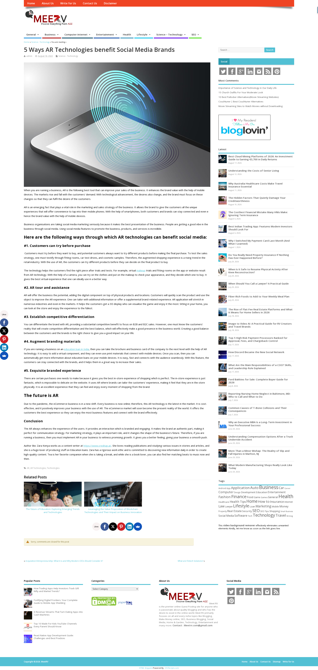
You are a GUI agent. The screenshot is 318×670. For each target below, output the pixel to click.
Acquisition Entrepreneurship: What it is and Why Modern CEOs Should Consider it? (64, 561)
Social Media (226, 515)
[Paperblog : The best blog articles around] (125, 605)
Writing (290, 516)
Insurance (277, 502)
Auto (254, 487)
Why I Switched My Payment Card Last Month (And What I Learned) (259, 242)
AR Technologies (38, 468)
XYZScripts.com (172, 668)
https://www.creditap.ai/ (97, 445)
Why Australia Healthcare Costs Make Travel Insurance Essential (255, 185)
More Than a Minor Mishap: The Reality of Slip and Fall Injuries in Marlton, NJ (259, 452)
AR (28, 468)
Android (222, 488)
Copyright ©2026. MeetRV (36, 661)
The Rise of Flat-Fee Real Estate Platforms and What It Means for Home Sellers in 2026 (260, 311)
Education (261, 492)
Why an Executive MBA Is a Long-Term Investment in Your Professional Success (260, 423)
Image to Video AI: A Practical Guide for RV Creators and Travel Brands (260, 325)
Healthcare (223, 501)
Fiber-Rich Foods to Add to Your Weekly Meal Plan (258, 296)
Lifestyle (142, 34)
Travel (281, 515)
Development (248, 492)
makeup (140, 270)
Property (222, 511)
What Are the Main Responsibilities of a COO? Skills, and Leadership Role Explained (260, 366)
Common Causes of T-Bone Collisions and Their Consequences (257, 409)
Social (224, 61)
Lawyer (229, 506)
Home (31, 3)
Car (281, 488)
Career (287, 488)
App (229, 488)
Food (250, 497)
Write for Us (68, 3)
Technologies (53, 468)
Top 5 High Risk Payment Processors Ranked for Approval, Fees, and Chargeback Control (257, 339)
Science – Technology (169, 34)
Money (284, 506)
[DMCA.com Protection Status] (103, 605)
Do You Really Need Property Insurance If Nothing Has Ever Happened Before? (258, 256)
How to (263, 501)
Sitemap (277, 661)
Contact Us (90, 3)
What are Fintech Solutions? (190, 561)
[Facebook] (105, 526)
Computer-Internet (75, 34)
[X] (113, 526)
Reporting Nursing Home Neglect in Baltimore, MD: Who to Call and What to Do (259, 395)
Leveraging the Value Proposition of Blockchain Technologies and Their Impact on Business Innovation (113, 511)
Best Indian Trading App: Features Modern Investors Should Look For (260, 228)
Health (127, 34)
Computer (226, 492)
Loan (252, 506)
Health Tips (238, 502)
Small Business (286, 511)
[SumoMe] (138, 526)
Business (50, 34)
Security (247, 511)
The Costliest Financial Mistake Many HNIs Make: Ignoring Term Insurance (258, 213)
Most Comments (228, 80)
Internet (288, 501)
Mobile (275, 506)
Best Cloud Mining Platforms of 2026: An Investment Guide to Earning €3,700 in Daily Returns (260, 158)
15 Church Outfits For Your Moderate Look (240, 92)
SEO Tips (264, 511)
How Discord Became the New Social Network (256, 352)
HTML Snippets (145, 668)
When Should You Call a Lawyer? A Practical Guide (258, 283)
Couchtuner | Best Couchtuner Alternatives (240, 101)
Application (240, 487)
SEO (193, 34)
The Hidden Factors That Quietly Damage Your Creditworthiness (257, 199)
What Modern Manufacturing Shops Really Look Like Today (260, 466)
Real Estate (234, 511)
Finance (238, 496)
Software (240, 515)
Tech (250, 516)
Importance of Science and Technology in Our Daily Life (247, 87)
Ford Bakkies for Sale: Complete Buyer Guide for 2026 (258, 381)
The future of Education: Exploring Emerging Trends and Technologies (53, 511)
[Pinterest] (121, 526)
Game (257, 497)
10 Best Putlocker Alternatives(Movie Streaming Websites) (248, 97)
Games (264, 497)
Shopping (274, 511)
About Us (48, 3)
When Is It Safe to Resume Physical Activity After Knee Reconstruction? (258, 271)
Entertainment (105, 34)
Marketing (263, 506)
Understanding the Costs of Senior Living (253, 170)
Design (237, 492)
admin (29, 56)
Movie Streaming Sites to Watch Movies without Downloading (250, 106)
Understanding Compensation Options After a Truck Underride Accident (260, 438)
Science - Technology (68, 56)
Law (221, 506)
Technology (264, 515)
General (31, 34)
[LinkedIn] (129, 526)
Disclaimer (110, 3)
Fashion (224, 497)
